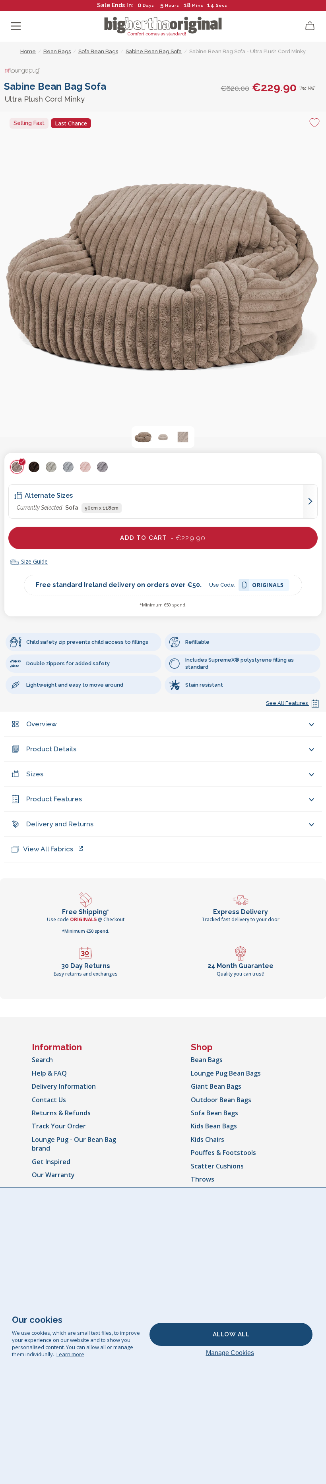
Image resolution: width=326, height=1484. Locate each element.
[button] (143, 437)
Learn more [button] (70, 1354)
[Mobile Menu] (15, 26)
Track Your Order (59, 1126)
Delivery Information (64, 1086)
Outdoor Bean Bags (221, 1099)
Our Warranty (53, 1174)
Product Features (54, 799)
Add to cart (163, 538)
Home (28, 51)
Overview (41, 724)
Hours (172, 5)
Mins (198, 5)
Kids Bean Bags (214, 1126)
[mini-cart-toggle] (310, 26)
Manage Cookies (230, 1352)
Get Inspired (51, 1161)
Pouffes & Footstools (223, 1152)
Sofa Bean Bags (214, 1113)
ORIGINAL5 (268, 586)
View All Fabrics (48, 849)
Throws (202, 1179)
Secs (221, 5)
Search (42, 1059)
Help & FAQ (49, 1073)
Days (148, 5)
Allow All (231, 1334)
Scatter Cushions (217, 1166)
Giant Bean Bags (216, 1086)
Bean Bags (207, 1059)
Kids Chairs (207, 1139)
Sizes (34, 774)
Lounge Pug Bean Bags (226, 1073)
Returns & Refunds (61, 1113)
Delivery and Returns (59, 824)
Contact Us (49, 1099)
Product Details (51, 749)
